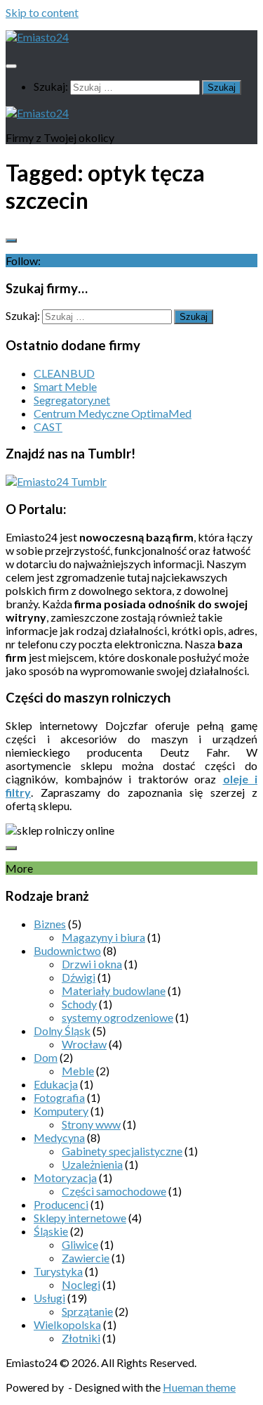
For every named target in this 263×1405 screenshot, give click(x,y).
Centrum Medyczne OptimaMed (112, 413)
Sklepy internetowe (80, 1217)
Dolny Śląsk (62, 1030)
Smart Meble (65, 386)
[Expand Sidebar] (11, 240)
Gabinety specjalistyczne (122, 1150)
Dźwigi (78, 977)
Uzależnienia (92, 1164)
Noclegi (81, 1284)
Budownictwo (67, 950)
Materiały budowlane (114, 990)
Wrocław (84, 1044)
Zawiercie (85, 1257)
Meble (78, 1070)
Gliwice (80, 1244)
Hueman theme (199, 1387)
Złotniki (81, 1338)
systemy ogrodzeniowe (117, 1017)
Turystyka (58, 1271)
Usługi (49, 1297)
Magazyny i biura (103, 937)
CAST (48, 426)
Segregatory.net (72, 399)
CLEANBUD (64, 373)
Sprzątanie (87, 1311)
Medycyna (59, 1137)
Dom (46, 1057)
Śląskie (51, 1231)
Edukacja (56, 1084)
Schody (79, 1004)
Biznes (50, 923)
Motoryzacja (65, 1177)
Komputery (61, 1110)
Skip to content (42, 12)
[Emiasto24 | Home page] (37, 37)
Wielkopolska (67, 1324)
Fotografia (59, 1097)
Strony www (91, 1124)
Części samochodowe (114, 1191)
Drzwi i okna (92, 963)
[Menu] (11, 66)
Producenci (61, 1204)
